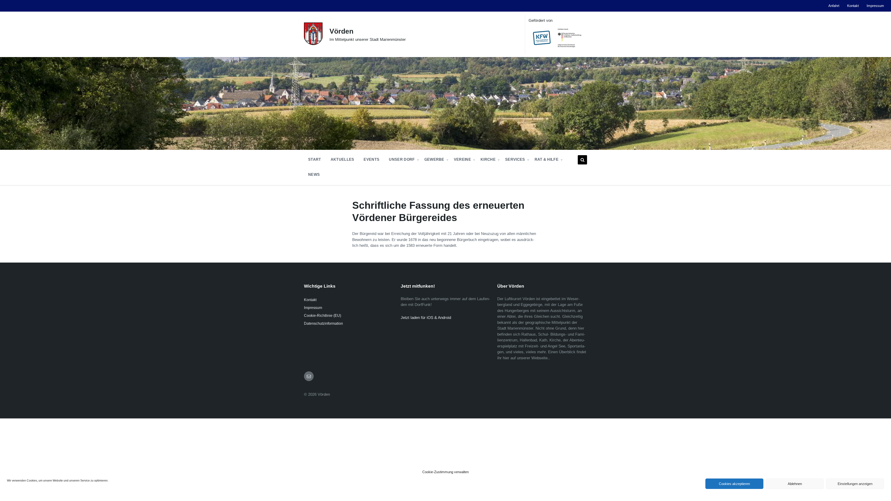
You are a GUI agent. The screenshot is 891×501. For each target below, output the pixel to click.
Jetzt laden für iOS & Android (426, 317)
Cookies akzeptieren (734, 484)
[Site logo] (313, 44)
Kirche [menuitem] (488, 159)
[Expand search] (582, 159)
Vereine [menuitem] (462, 159)
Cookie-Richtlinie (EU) (322, 316)
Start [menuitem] (314, 159)
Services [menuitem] (515, 159)
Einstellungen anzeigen (855, 484)
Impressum (313, 308)
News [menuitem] (314, 175)
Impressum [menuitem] (875, 6)
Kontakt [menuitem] (853, 6)
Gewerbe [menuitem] (434, 159)
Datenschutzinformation (323, 323)
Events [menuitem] (371, 159)
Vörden (341, 31)
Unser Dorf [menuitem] (402, 159)
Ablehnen (795, 484)
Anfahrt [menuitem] (833, 6)
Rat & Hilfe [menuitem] (547, 159)
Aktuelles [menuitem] (342, 159)
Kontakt (310, 300)
